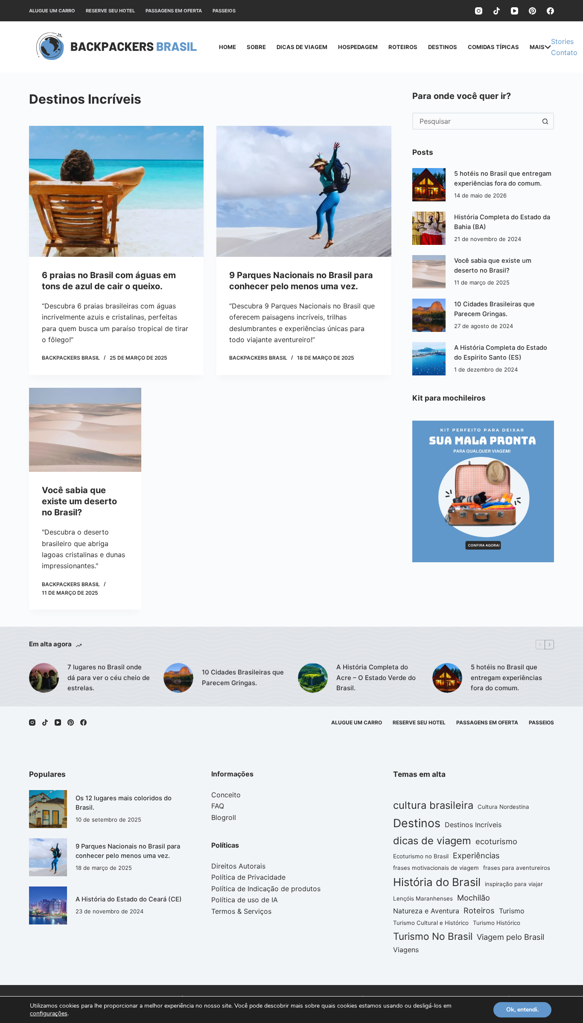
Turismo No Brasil (432, 936)
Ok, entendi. (522, 1010)
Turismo (512, 911)
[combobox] (475, 121)
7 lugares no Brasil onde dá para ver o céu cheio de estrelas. (108, 677)
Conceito (226, 794)
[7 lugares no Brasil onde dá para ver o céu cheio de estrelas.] (44, 678)
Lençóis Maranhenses (423, 898)
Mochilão (473, 897)
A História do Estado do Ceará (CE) (129, 899)
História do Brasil (437, 882)
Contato (564, 52)
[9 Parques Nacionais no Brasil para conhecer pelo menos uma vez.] (303, 191)
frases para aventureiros (516, 867)
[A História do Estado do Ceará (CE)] (48, 905)
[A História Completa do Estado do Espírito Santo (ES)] (429, 358)
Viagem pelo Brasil (510, 937)
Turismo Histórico (496, 922)
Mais (537, 47)
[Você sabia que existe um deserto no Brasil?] (85, 430)
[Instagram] (478, 11)
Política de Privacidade (248, 877)
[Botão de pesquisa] (545, 121)
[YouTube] (514, 11)
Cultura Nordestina (503, 806)
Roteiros (402, 47)
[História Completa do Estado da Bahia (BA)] (429, 228)
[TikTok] (496, 11)
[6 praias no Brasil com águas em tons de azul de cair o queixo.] (116, 191)
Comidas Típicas (493, 47)
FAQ (217, 806)
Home (227, 47)
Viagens (406, 949)
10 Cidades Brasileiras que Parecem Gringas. (243, 677)
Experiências (476, 855)
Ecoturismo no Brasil (421, 856)
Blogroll (223, 817)
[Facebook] (550, 11)
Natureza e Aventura (426, 911)
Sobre (256, 47)
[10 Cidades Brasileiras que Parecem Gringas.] (429, 315)
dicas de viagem (432, 840)
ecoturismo (496, 841)
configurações (48, 1013)
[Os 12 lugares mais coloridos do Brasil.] (48, 809)
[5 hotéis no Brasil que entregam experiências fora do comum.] (429, 184)
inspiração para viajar (514, 884)
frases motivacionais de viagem (436, 867)
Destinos (442, 47)
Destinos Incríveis (473, 824)
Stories (562, 41)
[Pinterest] (532, 11)
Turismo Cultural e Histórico (431, 922)
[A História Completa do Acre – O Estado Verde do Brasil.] (313, 678)
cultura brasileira (433, 805)
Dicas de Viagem (302, 47)
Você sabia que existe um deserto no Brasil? (79, 501)
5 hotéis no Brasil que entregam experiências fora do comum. (506, 677)
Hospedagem (358, 47)
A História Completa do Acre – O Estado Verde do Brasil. (376, 677)
